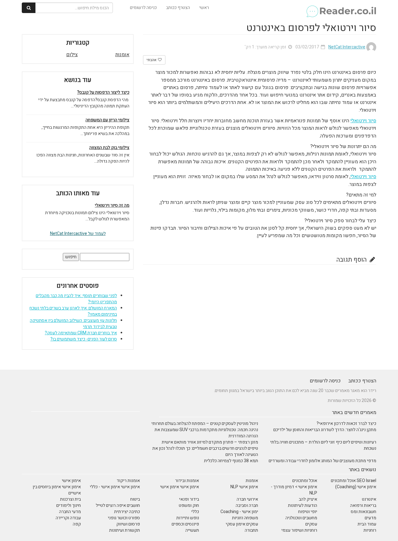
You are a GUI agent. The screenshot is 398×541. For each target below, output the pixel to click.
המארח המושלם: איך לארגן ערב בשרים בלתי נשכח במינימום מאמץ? (73, 311)
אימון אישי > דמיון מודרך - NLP (294, 490)
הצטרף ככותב (178, 7)
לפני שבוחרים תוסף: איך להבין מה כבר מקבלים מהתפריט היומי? (76, 298)
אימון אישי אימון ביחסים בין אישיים (57, 490)
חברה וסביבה (247, 505)
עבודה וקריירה (68, 518)
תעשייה (192, 530)
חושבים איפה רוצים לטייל (118, 505)
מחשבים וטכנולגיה (301, 518)
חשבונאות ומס (363, 511)
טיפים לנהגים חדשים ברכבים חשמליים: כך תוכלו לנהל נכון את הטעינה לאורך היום (205, 451)
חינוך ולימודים (68, 505)
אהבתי (151, 60)
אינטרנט (369, 499)
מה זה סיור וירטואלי (112, 205)
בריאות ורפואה (363, 505)
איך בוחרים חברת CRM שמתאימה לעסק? (81, 333)
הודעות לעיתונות (302, 505)
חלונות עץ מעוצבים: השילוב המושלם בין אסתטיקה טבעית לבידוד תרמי (73, 323)
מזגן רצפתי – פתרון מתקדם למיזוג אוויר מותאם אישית (210, 442)
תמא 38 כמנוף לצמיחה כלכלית (231, 461)
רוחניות (369, 530)
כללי (195, 511)
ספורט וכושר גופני (124, 518)
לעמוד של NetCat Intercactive (78, 233)
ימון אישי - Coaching (239, 511)
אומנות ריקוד (128, 480)
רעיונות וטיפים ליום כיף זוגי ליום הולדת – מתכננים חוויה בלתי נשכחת (323, 445)
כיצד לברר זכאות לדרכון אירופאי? (346, 423)
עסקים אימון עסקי (242, 524)
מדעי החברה (70, 511)
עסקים (311, 524)
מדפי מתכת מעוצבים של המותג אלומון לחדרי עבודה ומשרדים (322, 461)
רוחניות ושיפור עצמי (299, 530)
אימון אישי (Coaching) (355, 487)
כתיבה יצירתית (127, 511)
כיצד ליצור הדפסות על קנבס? (103, 92)
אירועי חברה (247, 499)
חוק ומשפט (189, 505)
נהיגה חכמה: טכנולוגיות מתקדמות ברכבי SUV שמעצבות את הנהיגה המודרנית (206, 432)
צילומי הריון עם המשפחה (107, 120)
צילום (72, 54)
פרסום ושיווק (128, 524)
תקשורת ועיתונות (124, 530)
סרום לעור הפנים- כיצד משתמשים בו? (83, 339)
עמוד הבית (367, 524)
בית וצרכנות (70, 499)
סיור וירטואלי (363, 120)
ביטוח (135, 499)
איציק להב (308, 499)
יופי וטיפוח (307, 511)
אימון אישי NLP (244, 487)
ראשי (204, 7)
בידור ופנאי (189, 499)
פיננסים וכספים (185, 524)
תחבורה (251, 530)
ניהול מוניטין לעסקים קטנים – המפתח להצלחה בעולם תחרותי (204, 423)
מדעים (370, 518)
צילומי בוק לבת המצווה (109, 148)
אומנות (122, 54)
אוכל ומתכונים (304, 480)
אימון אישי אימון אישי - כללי (115, 487)
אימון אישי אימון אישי (179, 487)
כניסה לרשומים (143, 7)
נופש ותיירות (187, 518)
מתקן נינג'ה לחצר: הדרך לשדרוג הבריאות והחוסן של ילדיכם (324, 429)
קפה (77, 524)
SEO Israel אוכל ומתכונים (353, 480)
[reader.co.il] (341, 8)
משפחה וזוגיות (245, 518)
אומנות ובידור (187, 480)
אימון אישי (71, 480)
